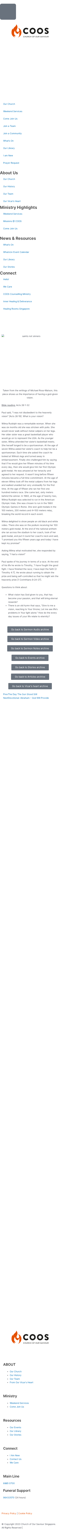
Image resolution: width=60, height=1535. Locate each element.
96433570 (8, 1497)
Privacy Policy (9, 1513)
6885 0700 (9, 1483)
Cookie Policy (25, 1513)
